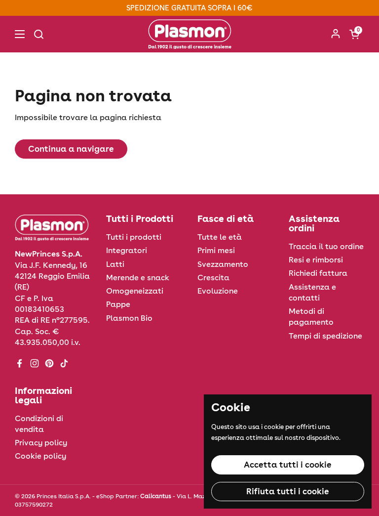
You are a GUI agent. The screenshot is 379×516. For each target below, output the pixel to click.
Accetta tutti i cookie (288, 465)
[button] (354, 34)
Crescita (213, 277)
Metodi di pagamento (311, 316)
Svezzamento (222, 264)
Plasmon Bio (129, 318)
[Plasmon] (189, 34)
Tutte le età (219, 237)
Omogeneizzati (134, 291)
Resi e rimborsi (316, 259)
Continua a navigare (71, 149)
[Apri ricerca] (38, 34)
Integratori (126, 250)
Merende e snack (137, 277)
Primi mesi (216, 250)
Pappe (118, 304)
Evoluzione (217, 291)
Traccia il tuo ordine (326, 246)
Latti (115, 264)
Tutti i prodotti (133, 237)
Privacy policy (41, 442)
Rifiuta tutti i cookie (287, 491)
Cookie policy (40, 456)
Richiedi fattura (318, 273)
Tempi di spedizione (325, 336)
